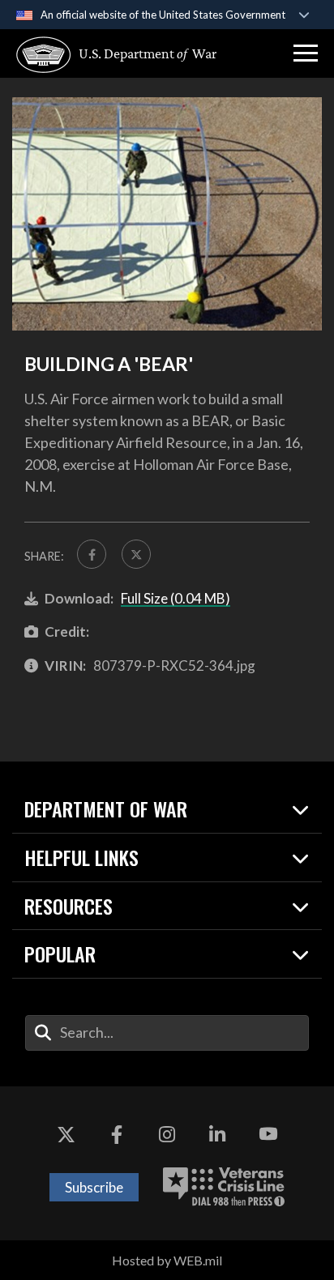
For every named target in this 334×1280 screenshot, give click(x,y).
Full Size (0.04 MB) (175, 598)
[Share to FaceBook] (91, 554)
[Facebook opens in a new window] (116, 1135)
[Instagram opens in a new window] (167, 1135)
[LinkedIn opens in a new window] (217, 1135)
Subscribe (94, 1187)
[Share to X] (136, 554)
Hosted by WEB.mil (167, 1260)
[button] (305, 53)
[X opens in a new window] (65, 1135)
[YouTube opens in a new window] (268, 1135)
